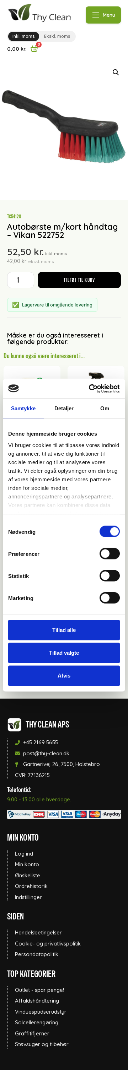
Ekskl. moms (57, 36)
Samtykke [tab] (23, 408)
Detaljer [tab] (64, 408)
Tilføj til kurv (79, 280)
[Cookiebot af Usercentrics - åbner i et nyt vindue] (90, 388)
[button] (116, 72)
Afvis (64, 676)
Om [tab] (104, 408)
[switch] (110, 553)
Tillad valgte (64, 653)
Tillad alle (64, 630)
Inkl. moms (23, 36)
